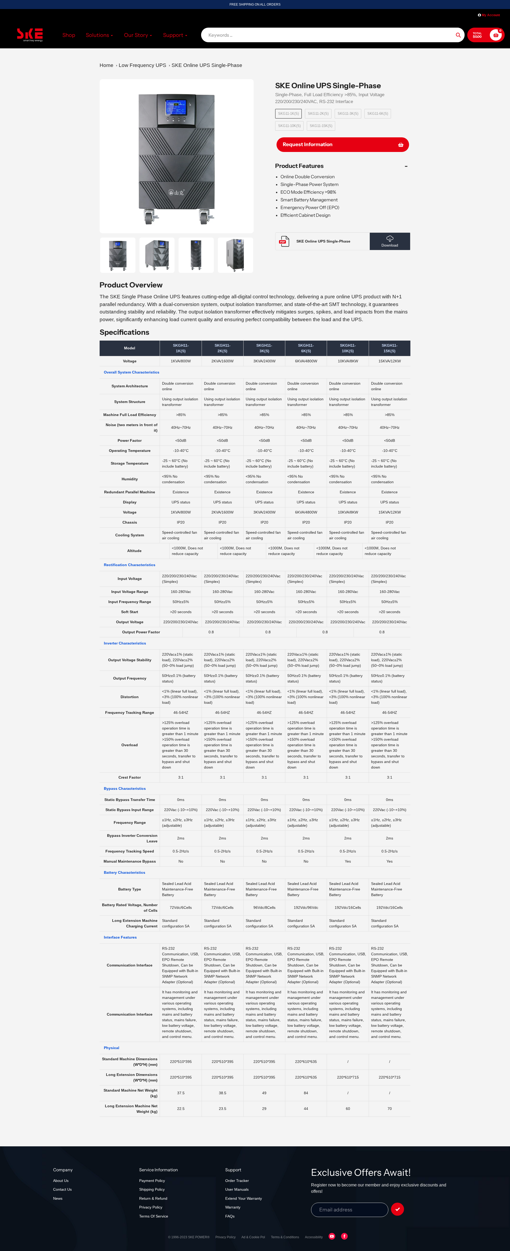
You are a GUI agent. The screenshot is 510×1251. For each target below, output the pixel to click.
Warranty (232, 1207)
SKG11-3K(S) (348, 114)
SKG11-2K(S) (318, 114)
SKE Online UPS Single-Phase (207, 65)
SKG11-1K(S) (288, 114)
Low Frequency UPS (142, 65)
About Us (61, 1180)
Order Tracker (237, 1180)
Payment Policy (152, 1180)
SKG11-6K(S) (377, 114)
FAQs (230, 1216)
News (57, 1198)
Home (106, 65)
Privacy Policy (150, 1207)
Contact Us (62, 1189)
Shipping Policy (152, 1189)
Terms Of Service (153, 1216)
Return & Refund (153, 1198)
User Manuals (237, 1189)
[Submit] (397, 1209)
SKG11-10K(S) (289, 126)
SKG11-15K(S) (321, 126)
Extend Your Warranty (243, 1198)
